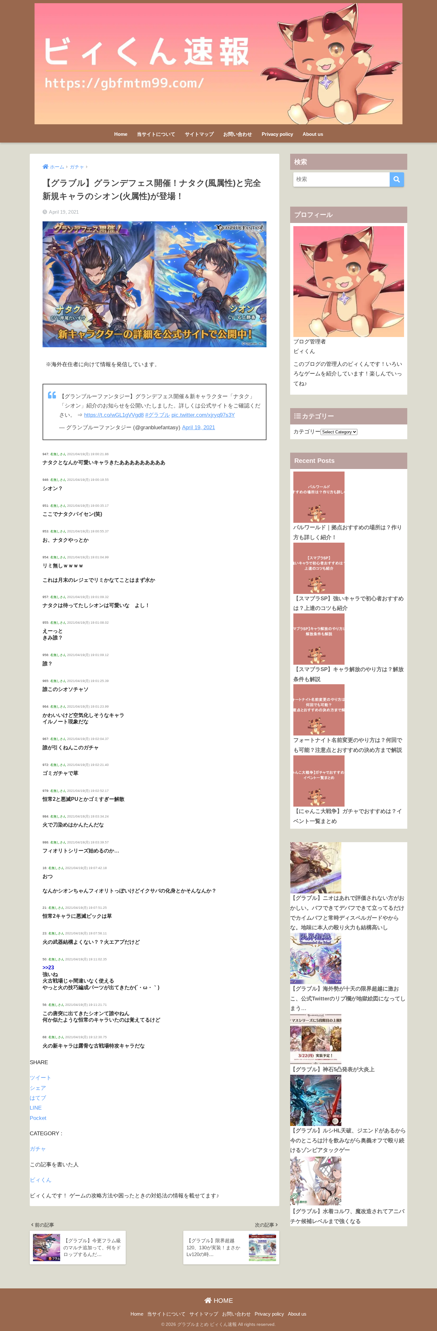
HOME (222, 1300)
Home (120, 134)
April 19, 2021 (198, 427)
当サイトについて (156, 134)
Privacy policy (277, 134)
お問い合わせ (237, 134)
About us (313, 134)
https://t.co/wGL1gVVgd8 (114, 415)
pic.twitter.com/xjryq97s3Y (203, 415)
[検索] (397, 179)
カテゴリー (307, 432)
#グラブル (157, 415)
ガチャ (38, 1149)
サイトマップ (199, 134)
